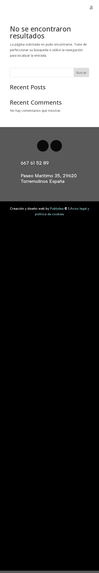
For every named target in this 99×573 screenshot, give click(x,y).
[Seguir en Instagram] (56, 146)
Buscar (81, 72)
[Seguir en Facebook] (43, 146)
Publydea (57, 209)
